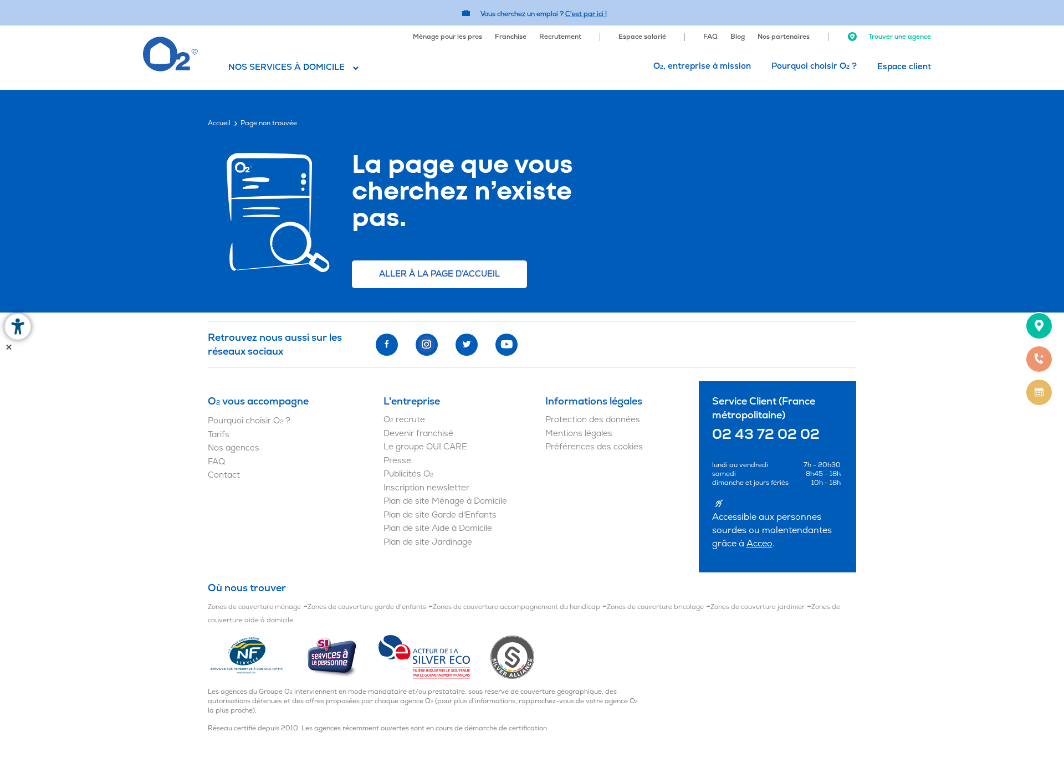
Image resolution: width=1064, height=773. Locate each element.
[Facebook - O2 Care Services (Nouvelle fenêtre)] (387, 345)
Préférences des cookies (594, 447)
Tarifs (218, 434)
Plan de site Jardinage (427, 542)
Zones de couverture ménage (254, 607)
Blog (737, 37)
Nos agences (233, 448)
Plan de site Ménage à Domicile (445, 501)
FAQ (710, 37)
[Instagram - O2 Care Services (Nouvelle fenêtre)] (427, 345)
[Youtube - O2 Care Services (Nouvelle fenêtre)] (506, 345)
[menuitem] (447, 35)
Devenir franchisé (418, 433)
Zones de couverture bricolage (655, 607)
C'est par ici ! (586, 14)
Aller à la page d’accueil (439, 274)
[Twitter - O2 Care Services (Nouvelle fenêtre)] (467, 345)
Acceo (759, 543)
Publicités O (408, 474)
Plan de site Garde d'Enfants (440, 515)
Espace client (904, 67)
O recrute (404, 419)
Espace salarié (642, 37)
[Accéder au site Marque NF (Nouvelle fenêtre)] (257, 656)
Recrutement (560, 37)
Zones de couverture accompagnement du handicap (516, 607)
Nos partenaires (784, 37)
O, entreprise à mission (702, 66)
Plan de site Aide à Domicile (437, 528)
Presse (397, 460)
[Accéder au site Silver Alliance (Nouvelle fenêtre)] (512, 656)
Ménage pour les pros (447, 37)
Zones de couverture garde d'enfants (367, 607)
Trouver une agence (899, 37)
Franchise (510, 37)
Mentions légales (578, 433)
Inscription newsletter (426, 488)
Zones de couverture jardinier (757, 607)
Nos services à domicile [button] (286, 67)
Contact (224, 475)
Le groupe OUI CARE (425, 447)
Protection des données (592, 419)
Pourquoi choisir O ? (814, 66)
